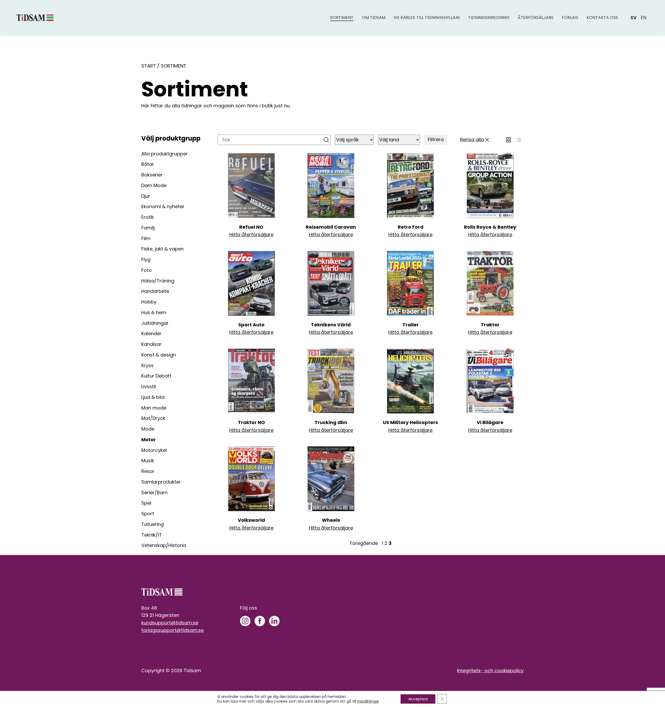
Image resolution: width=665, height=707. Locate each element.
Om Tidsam (373, 18)
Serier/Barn (154, 492)
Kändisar (151, 344)
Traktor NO (251, 422)
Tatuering (152, 524)
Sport (147, 513)
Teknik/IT (151, 535)
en (643, 17)
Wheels (331, 520)
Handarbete (155, 291)
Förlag (570, 18)
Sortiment (342, 18)
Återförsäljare (536, 18)
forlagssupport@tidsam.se (172, 630)
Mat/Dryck (153, 418)
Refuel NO (251, 227)
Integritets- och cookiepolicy (490, 670)
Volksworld (251, 520)
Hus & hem (153, 312)
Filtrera (436, 139)
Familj (148, 227)
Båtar (147, 164)
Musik (147, 460)
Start (148, 66)
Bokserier (152, 174)
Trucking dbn (331, 422)
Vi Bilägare (490, 422)
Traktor (490, 324)
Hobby (148, 302)
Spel (146, 503)
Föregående (364, 543)
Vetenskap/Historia (163, 545)
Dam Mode (154, 185)
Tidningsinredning (488, 18)
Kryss (147, 365)
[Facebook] (260, 621)
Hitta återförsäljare (251, 234)
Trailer (410, 324)
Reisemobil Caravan (331, 227)
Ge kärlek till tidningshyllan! (427, 18)
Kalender (151, 333)
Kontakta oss (602, 18)
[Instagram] (245, 621)
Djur (145, 196)
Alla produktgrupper (164, 153)
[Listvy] (519, 140)
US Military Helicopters (410, 422)
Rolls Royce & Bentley (490, 227)
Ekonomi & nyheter (162, 206)
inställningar (368, 701)
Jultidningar (155, 323)
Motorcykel (154, 450)
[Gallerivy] (508, 140)
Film (145, 238)
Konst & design (158, 355)
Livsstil (148, 386)
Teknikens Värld (331, 324)
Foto (146, 270)
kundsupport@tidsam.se (169, 622)
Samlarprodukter (161, 482)
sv (633, 17)
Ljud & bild (152, 397)
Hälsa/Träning (157, 280)
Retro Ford (410, 227)
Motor (148, 439)
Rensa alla (472, 139)
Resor (148, 471)
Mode (147, 429)
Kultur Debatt (156, 376)
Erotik (147, 217)
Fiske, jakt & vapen (162, 249)
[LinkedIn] (274, 621)
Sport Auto (251, 324)
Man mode (153, 408)
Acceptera (418, 699)
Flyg (145, 259)
